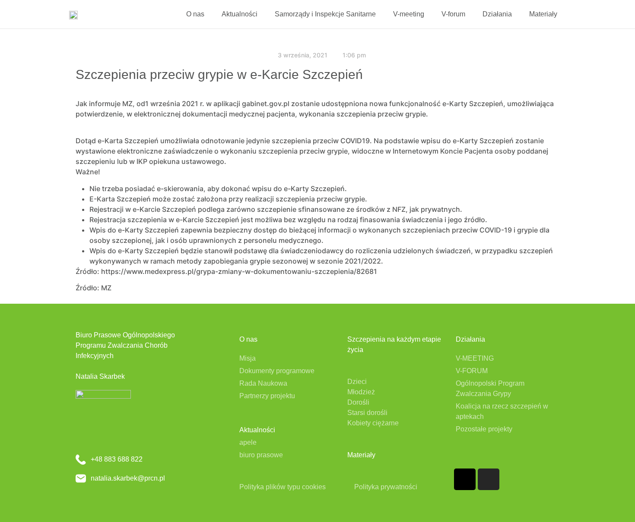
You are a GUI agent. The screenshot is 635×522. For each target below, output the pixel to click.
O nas (195, 14)
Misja (247, 358)
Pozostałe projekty (484, 429)
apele (248, 442)
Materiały (543, 14)
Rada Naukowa (263, 383)
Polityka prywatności (385, 487)
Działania (497, 14)
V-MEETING (475, 358)
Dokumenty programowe (276, 370)
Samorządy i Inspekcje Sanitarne (325, 14)
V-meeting (408, 14)
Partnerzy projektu (267, 395)
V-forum (453, 14)
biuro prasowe (261, 455)
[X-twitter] (465, 479)
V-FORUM (472, 370)
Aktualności (239, 14)
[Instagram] (488, 479)
